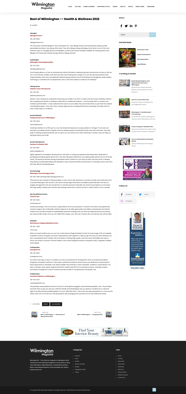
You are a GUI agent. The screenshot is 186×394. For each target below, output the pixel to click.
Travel (115, 6)
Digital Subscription (144, 54)
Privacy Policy (122, 372)
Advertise (121, 367)
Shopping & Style (103, 6)
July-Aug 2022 (56, 304)
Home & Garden (88, 6)
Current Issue (125, 42)
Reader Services (123, 375)
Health (122, 6)
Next (157, 168)
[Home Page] (43, 3)
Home (119, 356)
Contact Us (121, 377)
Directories (140, 6)
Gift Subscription (143, 59)
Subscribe (150, 6)
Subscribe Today (143, 50)
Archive (120, 358)
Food (70, 6)
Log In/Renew (141, 64)
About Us (121, 369)
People (130, 6)
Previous (115, 168)
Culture (78, 6)
